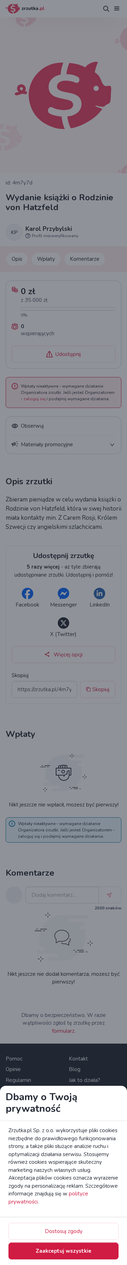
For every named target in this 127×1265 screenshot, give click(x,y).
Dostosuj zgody (64, 1231)
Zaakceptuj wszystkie (63, 1250)
